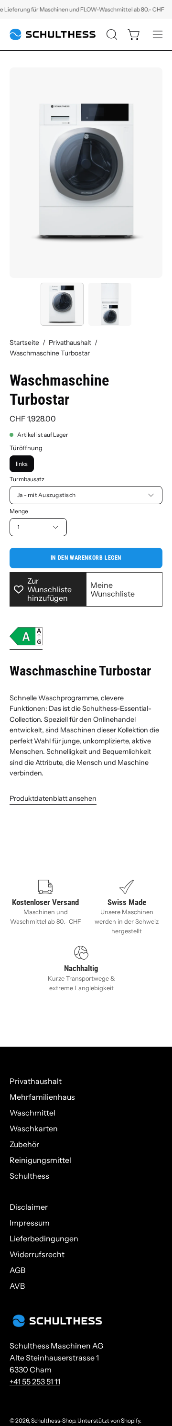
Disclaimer (29, 1207)
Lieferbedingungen (44, 1238)
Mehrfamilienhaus (42, 1097)
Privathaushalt (70, 342)
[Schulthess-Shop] (53, 34)
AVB (17, 1286)
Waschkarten (34, 1128)
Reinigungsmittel (40, 1160)
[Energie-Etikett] (26, 638)
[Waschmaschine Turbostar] (62, 304)
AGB (17, 1270)
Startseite (24, 342)
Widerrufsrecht (37, 1254)
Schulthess (29, 1176)
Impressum (30, 1222)
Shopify (130, 1420)
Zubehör (24, 1144)
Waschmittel (32, 1112)
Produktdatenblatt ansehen (53, 798)
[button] (111, 34)
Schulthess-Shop (53, 1420)
